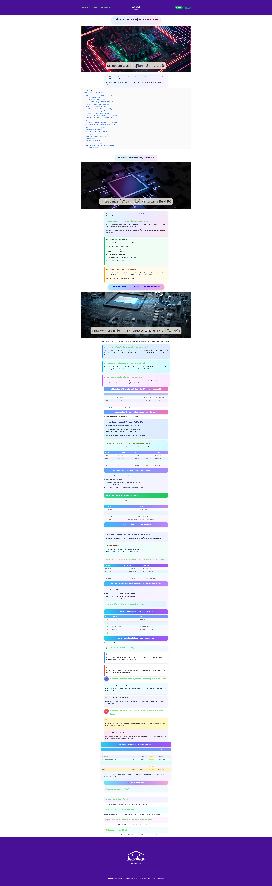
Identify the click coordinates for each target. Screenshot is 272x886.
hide (90, 90)
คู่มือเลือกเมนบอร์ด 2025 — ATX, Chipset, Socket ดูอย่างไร (94, 7)
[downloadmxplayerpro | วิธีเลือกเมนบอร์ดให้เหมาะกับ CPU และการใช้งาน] (136, 7)
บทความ (110, 7)
